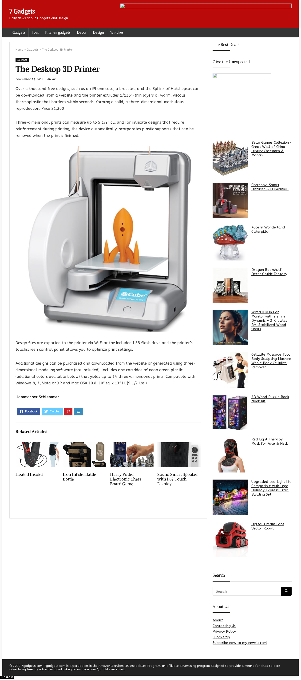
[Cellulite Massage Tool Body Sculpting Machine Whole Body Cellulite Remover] (230, 370)
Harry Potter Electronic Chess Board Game (126, 479)
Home (19, 49)
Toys (35, 32)
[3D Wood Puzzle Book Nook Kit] (230, 412)
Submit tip (221, 637)
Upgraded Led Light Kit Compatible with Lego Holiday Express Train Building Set (271, 488)
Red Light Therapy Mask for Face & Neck (269, 441)
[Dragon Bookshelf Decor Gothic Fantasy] (230, 285)
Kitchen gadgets (58, 32)
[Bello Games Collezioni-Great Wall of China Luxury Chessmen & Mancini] (230, 158)
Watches (116, 32)
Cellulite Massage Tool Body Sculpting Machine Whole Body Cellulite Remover (271, 360)
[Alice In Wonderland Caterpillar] (230, 243)
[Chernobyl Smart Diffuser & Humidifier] (230, 200)
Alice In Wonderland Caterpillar (268, 229)
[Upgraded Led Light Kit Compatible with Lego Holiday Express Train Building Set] (230, 497)
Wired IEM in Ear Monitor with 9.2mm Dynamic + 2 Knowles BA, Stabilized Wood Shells (269, 320)
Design (98, 32)
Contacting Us (224, 626)
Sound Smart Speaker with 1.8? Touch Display (177, 479)
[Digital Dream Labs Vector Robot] (230, 539)
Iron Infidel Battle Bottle (79, 477)
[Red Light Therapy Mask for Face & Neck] (230, 454)
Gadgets (18, 32)
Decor (82, 32)
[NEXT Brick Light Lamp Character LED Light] (296, 668)
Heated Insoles (29, 474)
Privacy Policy (224, 631)
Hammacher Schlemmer (37, 397)
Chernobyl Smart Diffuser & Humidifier (270, 187)
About (218, 620)
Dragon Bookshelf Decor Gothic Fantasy (269, 272)
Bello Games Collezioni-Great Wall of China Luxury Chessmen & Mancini (271, 148)
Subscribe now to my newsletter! (240, 643)
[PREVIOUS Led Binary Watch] (4, 668)
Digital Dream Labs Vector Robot (267, 526)
